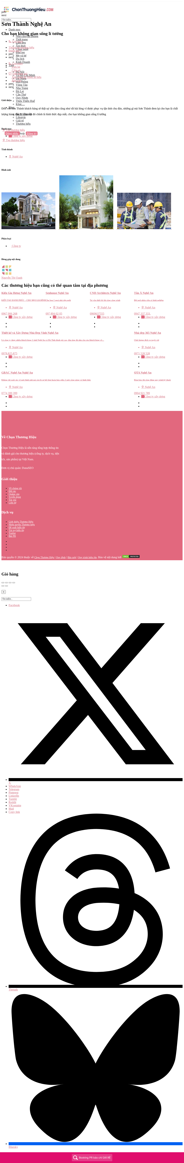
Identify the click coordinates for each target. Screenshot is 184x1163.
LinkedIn (14, 795)
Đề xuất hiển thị (17, 527)
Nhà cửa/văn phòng (27, 36)
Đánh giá (15, 50)
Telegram (14, 789)
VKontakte (15, 805)
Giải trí (20, 120)
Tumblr (13, 799)
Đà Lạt (20, 91)
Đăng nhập (12, 133)
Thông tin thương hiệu (21, 47)
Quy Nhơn (22, 97)
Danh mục (14, 29)
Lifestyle (21, 117)
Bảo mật (72, 557)
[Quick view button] (10, 323)
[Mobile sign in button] (2, 136)
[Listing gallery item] (30, 228)
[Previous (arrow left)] (2, 585)
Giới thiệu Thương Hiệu (21, 521)
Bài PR (12, 536)
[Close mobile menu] (2, 23)
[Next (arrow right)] (6, 585)
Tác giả (12, 500)
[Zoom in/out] (13, 582)
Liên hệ (12, 502)
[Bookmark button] (10, 326)
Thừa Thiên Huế (25, 100)
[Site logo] (28, 13)
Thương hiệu (23, 123)
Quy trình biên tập (87, 557)
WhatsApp (15, 786)
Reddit (12, 802)
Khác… (20, 104)
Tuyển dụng (15, 497)
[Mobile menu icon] (92, 3)
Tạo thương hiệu (15, 130)
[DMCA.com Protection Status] (131, 557)
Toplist (12, 533)
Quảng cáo (14, 494)
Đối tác (12, 491)
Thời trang (22, 39)
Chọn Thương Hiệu (44, 557)
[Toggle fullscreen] (10, 582)
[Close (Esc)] (2, 582)
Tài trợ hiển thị (16, 530)
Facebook (14, 605)
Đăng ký (32, 133)
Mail (11, 808)
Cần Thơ (21, 94)
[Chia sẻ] (6, 582)
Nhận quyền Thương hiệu (22, 524)
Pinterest (13, 792)
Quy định (61, 557)
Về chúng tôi (15, 488)
